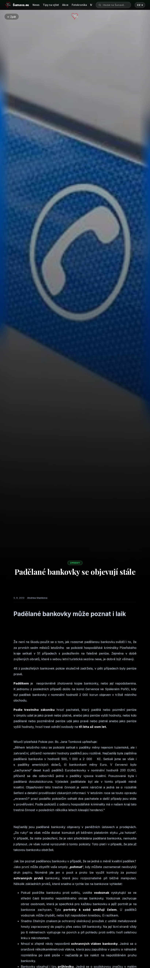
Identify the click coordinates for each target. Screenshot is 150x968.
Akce (65, 4)
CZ (140, 5)
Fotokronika (79, 4)
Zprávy (75, 563)
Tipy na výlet (51, 4)
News (36, 4)
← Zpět (11, 16)
